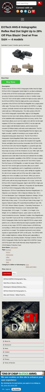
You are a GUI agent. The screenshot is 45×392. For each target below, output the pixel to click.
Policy (6, 355)
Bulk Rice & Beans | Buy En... (13, 283)
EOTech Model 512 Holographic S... (15, 291)
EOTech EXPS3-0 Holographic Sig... (15, 279)
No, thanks (16, 389)
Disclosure (8, 345)
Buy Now (10, 82)
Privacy (7, 359)
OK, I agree (6, 389)
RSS (18, 12)
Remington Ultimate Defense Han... (15, 287)
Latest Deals (7, 273)
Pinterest (34, 12)
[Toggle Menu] (22, 19)
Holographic (9, 255)
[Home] (7, 7)
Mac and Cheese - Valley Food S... (15, 295)
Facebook (22, 12)
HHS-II (8, 252)
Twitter (26, 12)
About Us (7, 341)
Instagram (30, 12)
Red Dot (8, 260)
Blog (14, 273)
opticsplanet (14, 247)
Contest (7, 352)
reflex (7, 257)
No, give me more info (9, 385)
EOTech (8, 250)
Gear (27, 264)
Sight (7, 262)
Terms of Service (10, 363)
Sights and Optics (31, 267)
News (6, 348)
